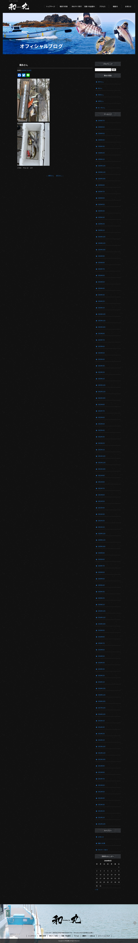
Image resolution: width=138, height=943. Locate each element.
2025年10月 (101, 179)
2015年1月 (101, 721)
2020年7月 (101, 566)
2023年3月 (101, 366)
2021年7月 (101, 488)
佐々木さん (101, 108)
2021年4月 (101, 508)
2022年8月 (101, 404)
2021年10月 (101, 469)
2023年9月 (101, 333)
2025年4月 (101, 211)
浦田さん (50, 175)
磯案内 (115, 6)
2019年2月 (101, 675)
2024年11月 (101, 243)
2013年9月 (101, 766)
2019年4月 (101, 662)
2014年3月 (101, 727)
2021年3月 (101, 514)
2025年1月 (101, 230)
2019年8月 (101, 637)
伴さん (100, 88)
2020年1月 (101, 604)
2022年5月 (101, 424)
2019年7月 (101, 643)
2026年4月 (101, 140)
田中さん (101, 82)
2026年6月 (101, 127)
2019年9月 (101, 630)
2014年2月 (101, 733)
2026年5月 (101, 133)
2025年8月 (101, 185)
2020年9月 (101, 553)
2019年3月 (101, 669)
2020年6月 (101, 572)
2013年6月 (101, 785)
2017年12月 (101, 708)
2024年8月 (101, 262)
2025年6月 (101, 198)
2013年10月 (101, 759)
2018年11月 (101, 695)
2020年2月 (101, 598)
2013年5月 (101, 792)
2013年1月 (101, 817)
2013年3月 (101, 804)
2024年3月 (101, 295)
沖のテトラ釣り (76, 6)
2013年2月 (101, 811)
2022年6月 (101, 417)
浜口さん (60, 175)
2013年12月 (101, 746)
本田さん (101, 101)
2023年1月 (101, 379)
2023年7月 (101, 340)
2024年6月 (101, 275)
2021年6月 (101, 495)
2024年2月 (101, 301)
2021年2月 (101, 521)
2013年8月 (101, 772)
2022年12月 (101, 385)
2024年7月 (101, 269)
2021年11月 (101, 462)
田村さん (101, 95)
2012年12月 (101, 824)
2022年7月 (101, 411)
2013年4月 (101, 798)
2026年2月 (101, 153)
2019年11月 (101, 617)
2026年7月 (101, 120)
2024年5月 (101, 282)
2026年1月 (101, 159)
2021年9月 (101, 475)
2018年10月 (101, 701)
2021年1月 (101, 527)
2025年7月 (101, 191)
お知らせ (128, 6)
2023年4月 (101, 359)
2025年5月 (101, 204)
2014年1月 (101, 740)
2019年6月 (101, 650)
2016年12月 (101, 714)
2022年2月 (101, 443)
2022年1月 (101, 450)
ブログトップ (107, 64)
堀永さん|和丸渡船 (13, 1)
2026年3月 (101, 146)
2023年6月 (101, 346)
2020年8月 (101, 559)
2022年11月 (101, 391)
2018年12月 (101, 688)
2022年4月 (101, 430)
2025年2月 (101, 224)
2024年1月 (101, 308)
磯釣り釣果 (63, 6)
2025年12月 (101, 166)
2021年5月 (101, 501)
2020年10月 (101, 546)
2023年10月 (101, 327)
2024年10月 (101, 249)
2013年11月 (101, 753)
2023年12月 (101, 314)
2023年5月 (101, 353)
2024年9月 (101, 256)
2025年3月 (101, 217)
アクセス (102, 6)
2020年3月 (101, 591)
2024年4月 (101, 288)
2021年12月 (101, 456)
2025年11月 (101, 172)
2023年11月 (101, 320)
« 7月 (96, 889)
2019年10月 (101, 624)
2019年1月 (101, 682)
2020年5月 (101, 579)
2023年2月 (101, 372)
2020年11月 (101, 540)
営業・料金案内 (89, 6)
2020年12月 (101, 533)
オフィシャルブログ (104, 936)
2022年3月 (101, 437)
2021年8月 (101, 482)
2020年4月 (101, 585)
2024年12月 (101, 237)
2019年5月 (101, 656)
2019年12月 (101, 611)
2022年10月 (101, 398)
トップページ (50, 6)
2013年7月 (101, 779)
